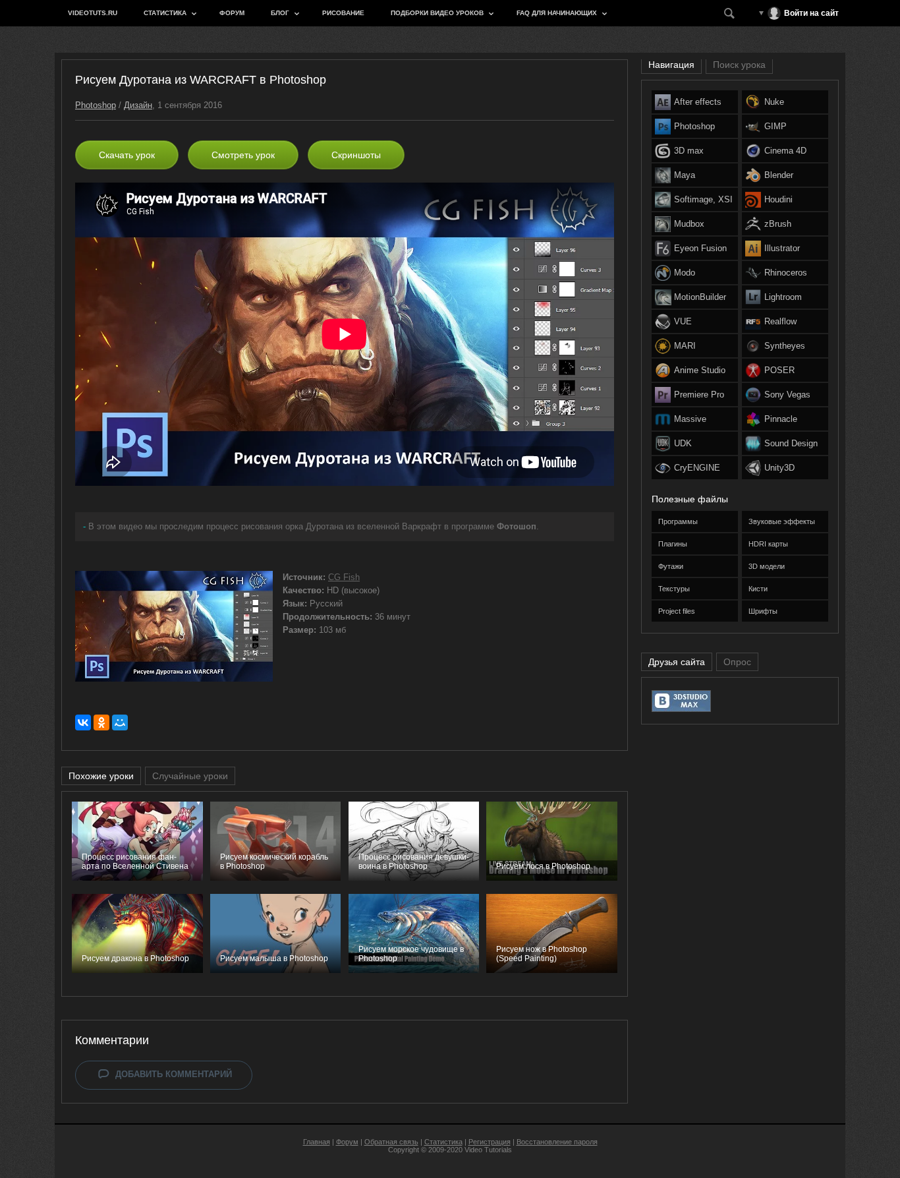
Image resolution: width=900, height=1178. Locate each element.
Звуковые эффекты (781, 521)
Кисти (758, 589)
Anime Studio (699, 370)
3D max (689, 151)
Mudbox (689, 224)
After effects (697, 102)
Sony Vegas (787, 394)
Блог (280, 12)
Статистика (165, 12)
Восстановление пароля (557, 1142)
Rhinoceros (785, 273)
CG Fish (344, 577)
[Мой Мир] (120, 722)
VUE (683, 321)
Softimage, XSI (703, 199)
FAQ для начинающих (557, 12)
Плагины (672, 544)
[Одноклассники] (101, 722)
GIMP (775, 126)
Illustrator (782, 248)
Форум (231, 12)
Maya (684, 175)
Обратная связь (391, 1142)
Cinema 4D (785, 151)
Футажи (670, 566)
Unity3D (779, 468)
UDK (683, 443)
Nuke (774, 102)
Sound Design (791, 443)
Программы (678, 521)
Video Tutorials (488, 1150)
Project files (676, 611)
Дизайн (138, 105)
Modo (684, 273)
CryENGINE (697, 468)
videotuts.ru (92, 12)
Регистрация (489, 1142)
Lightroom (783, 297)
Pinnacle (780, 419)
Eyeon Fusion (700, 248)
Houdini (778, 199)
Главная (316, 1142)
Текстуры (674, 589)
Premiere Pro (699, 394)
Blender (778, 175)
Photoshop (95, 105)
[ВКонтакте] (83, 722)
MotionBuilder (700, 297)
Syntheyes (784, 346)
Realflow (780, 321)
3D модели (766, 566)
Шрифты (762, 611)
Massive (690, 419)
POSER (779, 370)
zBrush (777, 224)
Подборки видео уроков (437, 12)
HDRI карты (768, 544)
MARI (685, 346)
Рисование (343, 12)
